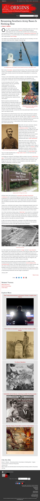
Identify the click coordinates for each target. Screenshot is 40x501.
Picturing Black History (34, 496)
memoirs (33, 146)
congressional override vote (30, 33)
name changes (13, 36)
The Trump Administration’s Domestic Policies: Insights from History (20, 296)
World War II (22, 212)
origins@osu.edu (35, 487)
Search (17, 15)
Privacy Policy (36, 488)
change (22, 250)
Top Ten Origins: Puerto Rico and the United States (20, 426)
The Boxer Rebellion (20, 362)
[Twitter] (21, 277)
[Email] (26, 277)
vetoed (20, 30)
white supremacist (33, 138)
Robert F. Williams (6, 26)
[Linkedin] (19, 277)
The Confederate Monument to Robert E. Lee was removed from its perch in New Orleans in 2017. (20, 67)
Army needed (32, 151)
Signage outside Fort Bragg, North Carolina (20, 192)
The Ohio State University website (4, 1)
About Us (36, 489)
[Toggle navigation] (36, 18)
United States (5, 287)
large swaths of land (21, 152)
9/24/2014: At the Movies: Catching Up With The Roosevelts (20, 394)
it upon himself (31, 250)
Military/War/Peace (6, 284)
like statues (9, 70)
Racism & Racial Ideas (6, 286)
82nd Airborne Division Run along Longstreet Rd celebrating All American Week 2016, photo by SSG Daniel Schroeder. (30, 106)
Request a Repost (35, 492)
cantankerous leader (23, 128)
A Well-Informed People (34, 495)
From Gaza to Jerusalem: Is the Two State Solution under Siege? (20, 329)
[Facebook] (16, 277)
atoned (33, 116)
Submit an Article (35, 491)
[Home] (19, 8)
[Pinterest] (24, 277)
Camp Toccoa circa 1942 (20, 247)
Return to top (35, 275)
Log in (37, 497)
